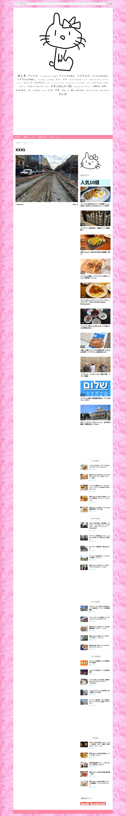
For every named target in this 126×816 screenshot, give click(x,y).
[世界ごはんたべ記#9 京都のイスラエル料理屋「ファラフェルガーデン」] (84, 783)
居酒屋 (44, 90)
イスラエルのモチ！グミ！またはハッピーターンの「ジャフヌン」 (99, 466)
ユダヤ (47, 86)
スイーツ (19, 82)
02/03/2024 (93, 766)
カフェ (58, 79)
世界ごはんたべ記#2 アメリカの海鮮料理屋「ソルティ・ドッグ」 (99, 627)
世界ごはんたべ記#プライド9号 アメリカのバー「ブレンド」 (99, 637)
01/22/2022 (93, 491)
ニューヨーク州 (70, 82)
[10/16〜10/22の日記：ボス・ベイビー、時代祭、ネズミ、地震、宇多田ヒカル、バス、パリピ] (84, 744)
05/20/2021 (93, 694)
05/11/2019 (93, 674)
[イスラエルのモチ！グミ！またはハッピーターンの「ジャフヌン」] (84, 467)
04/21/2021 (93, 511)
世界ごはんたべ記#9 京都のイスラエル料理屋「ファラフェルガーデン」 (99, 783)
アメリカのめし (67, 76)
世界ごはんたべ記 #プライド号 (82, 86)
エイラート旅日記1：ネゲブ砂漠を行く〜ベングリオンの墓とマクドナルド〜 (99, 701)
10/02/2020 (93, 630)
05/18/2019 (93, 550)
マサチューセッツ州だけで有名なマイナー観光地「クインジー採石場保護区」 (99, 608)
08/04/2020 (93, 469)
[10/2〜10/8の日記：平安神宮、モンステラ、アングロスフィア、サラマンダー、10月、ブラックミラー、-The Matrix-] (84, 525)
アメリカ (33, 76)
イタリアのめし (41, 79)
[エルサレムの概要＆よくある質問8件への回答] (84, 663)
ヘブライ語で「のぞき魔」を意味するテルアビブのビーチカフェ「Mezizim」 (99, 681)
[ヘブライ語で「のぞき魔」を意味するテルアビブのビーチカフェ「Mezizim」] (84, 681)
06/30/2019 (93, 685)
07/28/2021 (93, 612)
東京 (73, 90)
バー (88, 82)
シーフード (104, 79)
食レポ (63, 94)
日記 (63, 90)
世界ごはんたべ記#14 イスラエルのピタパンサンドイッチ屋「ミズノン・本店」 (99, 476)
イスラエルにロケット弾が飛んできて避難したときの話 (99, 691)
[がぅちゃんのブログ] (63, 70)
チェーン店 (28, 82)
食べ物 (17, 137)
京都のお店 (21, 90)
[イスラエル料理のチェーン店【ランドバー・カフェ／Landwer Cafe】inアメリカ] (84, 487)
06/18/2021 (93, 640)
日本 (57, 90)
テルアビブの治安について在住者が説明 (99, 671)
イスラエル (83, 76)
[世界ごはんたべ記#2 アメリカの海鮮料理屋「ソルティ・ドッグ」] (84, 628)
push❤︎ (110, 4)
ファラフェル (96, 82)
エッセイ (50, 79)
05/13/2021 (93, 757)
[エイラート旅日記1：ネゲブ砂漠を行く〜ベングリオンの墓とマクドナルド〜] (84, 702)
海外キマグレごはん (92, 90)
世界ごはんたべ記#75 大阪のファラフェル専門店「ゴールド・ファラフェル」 (99, 498)
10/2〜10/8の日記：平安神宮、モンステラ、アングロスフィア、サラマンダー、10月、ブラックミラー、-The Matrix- (99, 525)
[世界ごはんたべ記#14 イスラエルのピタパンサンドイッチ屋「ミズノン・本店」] (84, 476)
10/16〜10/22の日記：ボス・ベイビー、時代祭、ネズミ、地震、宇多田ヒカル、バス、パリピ (99, 744)
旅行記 (50, 90)
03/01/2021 (93, 480)
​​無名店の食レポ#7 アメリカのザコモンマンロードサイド (99, 646)
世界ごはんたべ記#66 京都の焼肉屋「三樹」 (99, 773)
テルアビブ (39, 82)
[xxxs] (46, 201)
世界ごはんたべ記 (61, 86)
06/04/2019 (93, 560)
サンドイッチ (95, 79)
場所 (25, 137)
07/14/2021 (93, 776)
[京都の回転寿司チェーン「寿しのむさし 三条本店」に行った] (84, 764)
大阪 (29, 90)
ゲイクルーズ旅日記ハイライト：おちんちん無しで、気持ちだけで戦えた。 (99, 537)
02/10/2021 (93, 787)
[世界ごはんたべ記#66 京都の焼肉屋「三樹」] (84, 774)
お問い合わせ (42, 137)
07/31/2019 (93, 541)
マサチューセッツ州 (35, 86)
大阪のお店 (37, 90)
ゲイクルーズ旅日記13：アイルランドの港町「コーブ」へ (99, 557)
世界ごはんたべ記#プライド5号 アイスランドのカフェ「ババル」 (99, 566)
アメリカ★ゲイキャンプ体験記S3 (49, 76)
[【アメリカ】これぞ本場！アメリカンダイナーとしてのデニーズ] (84, 619)
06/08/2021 (93, 569)
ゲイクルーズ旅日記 (75, 79)
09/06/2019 (93, 705)
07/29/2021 (93, 502)
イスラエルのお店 (100, 76)
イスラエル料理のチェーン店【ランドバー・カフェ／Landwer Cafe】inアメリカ (99, 487)
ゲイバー (85, 79)
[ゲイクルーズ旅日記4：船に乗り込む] (84, 548)
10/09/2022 (93, 530)
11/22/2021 (93, 649)
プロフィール (54, 137)
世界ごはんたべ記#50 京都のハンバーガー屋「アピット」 (99, 754)
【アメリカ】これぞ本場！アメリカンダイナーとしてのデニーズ (99, 618)
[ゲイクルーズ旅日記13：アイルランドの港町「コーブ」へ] (84, 558)
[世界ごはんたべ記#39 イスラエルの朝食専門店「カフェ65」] (84, 509)
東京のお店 (80, 90)
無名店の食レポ (105, 90)
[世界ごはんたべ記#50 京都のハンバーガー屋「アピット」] (84, 755)
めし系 (22, 75)
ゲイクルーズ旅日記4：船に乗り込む (99, 547)
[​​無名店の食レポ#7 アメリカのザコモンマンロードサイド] (84, 647)
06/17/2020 (93, 664)
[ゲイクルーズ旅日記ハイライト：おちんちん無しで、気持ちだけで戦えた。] (84, 537)
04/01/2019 (93, 621)
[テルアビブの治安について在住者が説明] (84, 672)
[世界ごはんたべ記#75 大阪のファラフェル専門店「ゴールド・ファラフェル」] (84, 498)
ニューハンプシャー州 (58, 82)
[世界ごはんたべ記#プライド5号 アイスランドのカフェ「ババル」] (84, 567)
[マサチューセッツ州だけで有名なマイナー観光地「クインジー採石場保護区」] (84, 608)
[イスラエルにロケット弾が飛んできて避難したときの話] (84, 692)
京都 (104, 86)
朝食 (68, 90)
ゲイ (65, 79)
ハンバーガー (80, 82)
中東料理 (96, 86)
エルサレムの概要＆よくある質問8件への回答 (99, 661)
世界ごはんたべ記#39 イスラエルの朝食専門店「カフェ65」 (99, 508)
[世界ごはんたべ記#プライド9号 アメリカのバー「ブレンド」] (84, 638)
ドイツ (48, 82)
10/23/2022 (93, 748)
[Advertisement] (63, 117)
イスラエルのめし (26, 79)
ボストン (22, 86)
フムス (105, 82)
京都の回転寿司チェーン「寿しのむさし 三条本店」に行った (99, 763)
